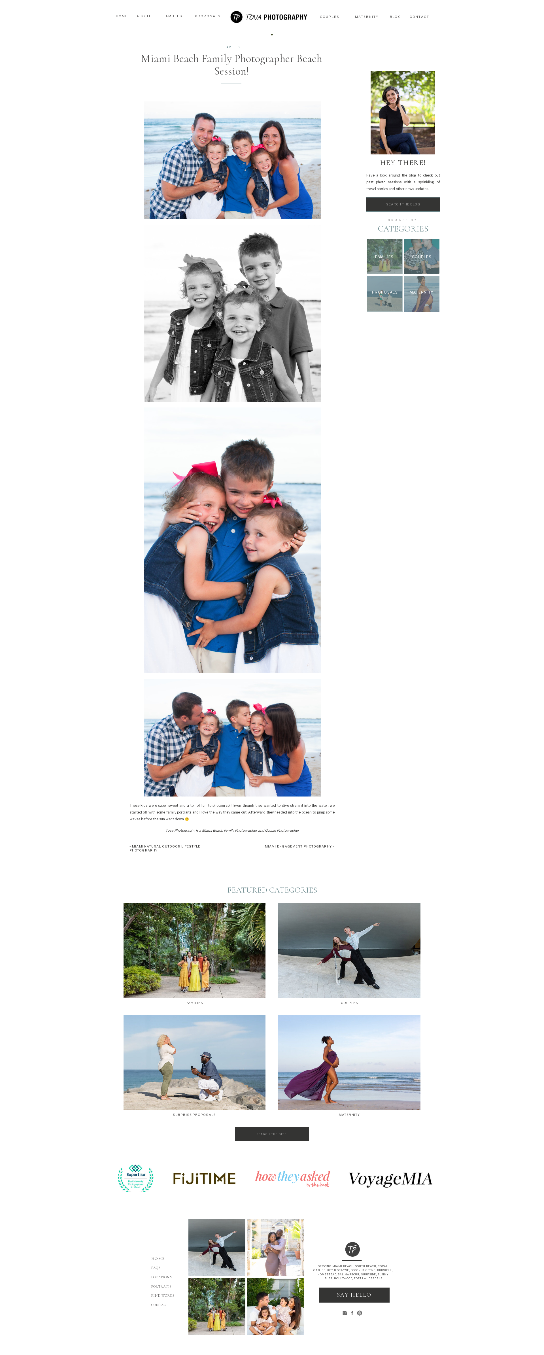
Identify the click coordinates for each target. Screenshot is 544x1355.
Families (232, 47)
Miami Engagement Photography (298, 846)
